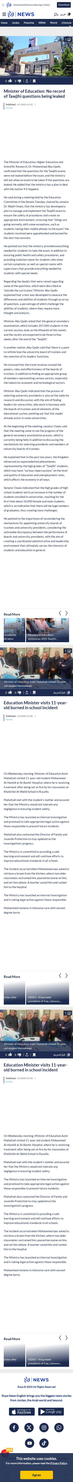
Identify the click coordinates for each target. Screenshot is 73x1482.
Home (4, 22)
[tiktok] (44, 1443)
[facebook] (14, 1427)
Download (63, 4)
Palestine (29, 22)
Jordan (15, 22)
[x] (29, 1427)
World (53, 22)
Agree (36, 1475)
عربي (63, 14)
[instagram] (44, 1427)
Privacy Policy (58, 1463)
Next (60, 613)
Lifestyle (66, 22)
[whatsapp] (59, 1427)
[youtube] (29, 1443)
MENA (42, 22)
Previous (66, 613)
